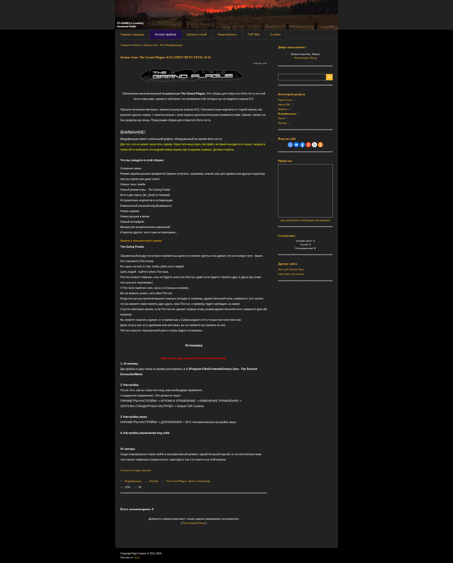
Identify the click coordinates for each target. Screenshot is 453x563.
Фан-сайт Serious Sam (291, 269)
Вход (202, 523)
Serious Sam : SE (153, 45)
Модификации (174, 45)
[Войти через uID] (290, 144)
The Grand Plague (176, 481)
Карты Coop (285, 99)
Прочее (282, 122)
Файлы (137, 45)
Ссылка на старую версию (135, 470)
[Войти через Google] (314, 144)
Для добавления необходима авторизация (305, 220)
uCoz (137, 557)
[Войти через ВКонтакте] (296, 144)
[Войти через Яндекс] (308, 144)
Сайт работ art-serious (291, 274)
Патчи (281, 118)
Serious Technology (199, 481)
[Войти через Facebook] (302, 144)
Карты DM (284, 104)
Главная (125, 45)
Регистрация (190, 523)
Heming (153, 481)
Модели (282, 109)
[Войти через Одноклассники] (320, 144)
